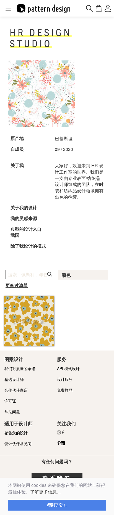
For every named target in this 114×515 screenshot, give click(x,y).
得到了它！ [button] (57, 505)
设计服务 (64, 379)
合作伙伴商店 (16, 390)
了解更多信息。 (45, 492)
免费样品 (64, 390)
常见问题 (12, 411)
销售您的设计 (16, 433)
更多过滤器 (17, 285)
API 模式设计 (68, 368)
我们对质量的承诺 (19, 368)
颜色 (66, 275)
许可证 (10, 400)
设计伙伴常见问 (18, 443)
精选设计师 (14, 379)
